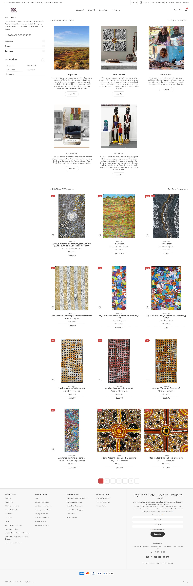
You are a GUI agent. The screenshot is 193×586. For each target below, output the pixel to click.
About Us (8, 498)
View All (72, 94)
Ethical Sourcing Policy (74, 502)
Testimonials (70, 514)
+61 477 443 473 (156, 547)
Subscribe (170, 2)
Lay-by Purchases (41, 514)
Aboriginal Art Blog (11, 529)
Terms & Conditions (103, 502)
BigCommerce (31, 582)
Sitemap (185, 582)
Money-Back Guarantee (74, 506)
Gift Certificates (158, 2)
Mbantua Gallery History (13, 525)
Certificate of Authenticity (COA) (77, 498)
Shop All (8, 46)
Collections (31, 70)
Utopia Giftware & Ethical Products (17, 533)
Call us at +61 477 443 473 (15, 2)
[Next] (137, 481)
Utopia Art (9, 41)
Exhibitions (10, 70)
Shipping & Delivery (42, 502)
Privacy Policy (101, 506)
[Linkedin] (167, 557)
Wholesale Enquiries (12, 506)
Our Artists (9, 51)
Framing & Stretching (42, 510)
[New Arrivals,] (119, 48)
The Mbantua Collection (13, 543)
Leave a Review (182, 2)
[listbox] (182, 20)
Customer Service (41, 494)
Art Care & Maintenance (43, 506)
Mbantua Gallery (10, 494)
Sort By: (171, 20)
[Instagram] (148, 557)
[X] (152, 557)
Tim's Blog (115, 10)
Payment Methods (42, 517)
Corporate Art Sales (11, 510)
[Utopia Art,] (72, 48)
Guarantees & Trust (72, 494)
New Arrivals (31, 65)
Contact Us (9, 502)
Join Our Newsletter (103, 498)
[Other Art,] (119, 126)
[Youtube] (156, 557)
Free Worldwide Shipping (74, 510)
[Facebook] (160, 557)
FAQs (37, 498)
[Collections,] (72, 126)
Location (8, 521)
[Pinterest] (164, 557)
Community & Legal (102, 494)
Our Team (8, 517)
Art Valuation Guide (42, 525)
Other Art (10, 74)
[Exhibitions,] (166, 48)
